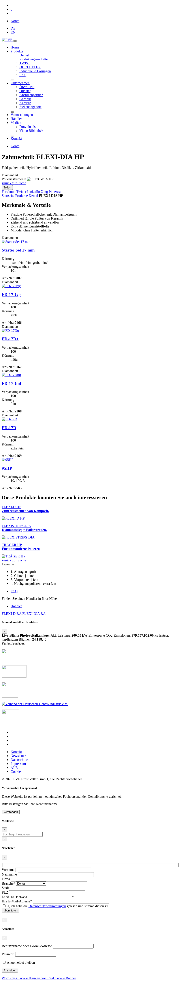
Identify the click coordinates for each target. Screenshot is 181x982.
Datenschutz (19, 760)
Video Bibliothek (31, 130)
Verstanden (11, 812)
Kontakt (16, 138)
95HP (7, 468)
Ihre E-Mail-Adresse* (17, 901)
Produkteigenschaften (34, 59)
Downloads (27, 127)
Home (15, 47)
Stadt (5, 888)
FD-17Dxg (11, 294)
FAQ (22, 75)
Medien (16, 123)
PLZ (5, 892)
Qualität (24, 91)
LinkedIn (33, 192)
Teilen (7, 187)
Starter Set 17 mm (18, 250)
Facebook (8, 192)
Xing (44, 192)
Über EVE (26, 87)
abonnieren (10, 910)
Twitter (21, 192)
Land (5, 897)
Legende (8, 564)
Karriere (25, 103)
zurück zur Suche (14, 183)
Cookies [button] (16, 771)
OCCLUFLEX (30, 67)
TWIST (24, 63)
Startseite (8, 196)
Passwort (8, 954)
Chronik (25, 99)
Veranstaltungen (22, 115)
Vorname (8, 870)
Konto (15, 21)
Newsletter (18, 756)
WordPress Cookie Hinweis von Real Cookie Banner (39, 978)
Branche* (8, 883)
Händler (16, 119)
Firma (6, 879)
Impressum (18, 764)
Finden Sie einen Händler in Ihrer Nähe (29, 598)
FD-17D (9, 427)
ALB (14, 768)
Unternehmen (20, 83)
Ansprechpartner (31, 95)
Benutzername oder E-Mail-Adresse (27, 946)
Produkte (17, 51)
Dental (24, 55)
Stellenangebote (30, 107)
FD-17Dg (10, 339)
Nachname (9, 874)
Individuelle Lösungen (35, 71)
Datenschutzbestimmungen (47, 906)
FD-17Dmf (11, 383)
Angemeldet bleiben (20, 962)
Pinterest (55, 192)
